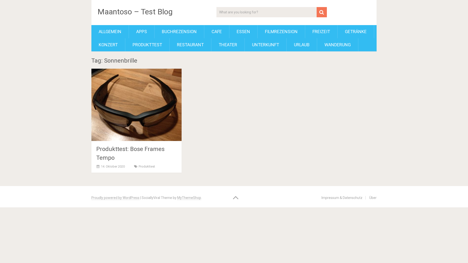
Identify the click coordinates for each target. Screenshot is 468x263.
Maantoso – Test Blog (135, 12)
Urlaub (302, 44)
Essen (243, 31)
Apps (141, 31)
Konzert (108, 44)
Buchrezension (179, 31)
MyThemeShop (189, 198)
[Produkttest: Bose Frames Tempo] (136, 105)
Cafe (217, 31)
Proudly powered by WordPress (115, 198)
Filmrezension (281, 31)
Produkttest (147, 44)
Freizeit (321, 31)
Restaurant (190, 44)
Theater (228, 44)
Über (373, 198)
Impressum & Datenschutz (342, 198)
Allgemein (110, 31)
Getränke (356, 31)
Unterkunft (265, 44)
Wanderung (337, 44)
